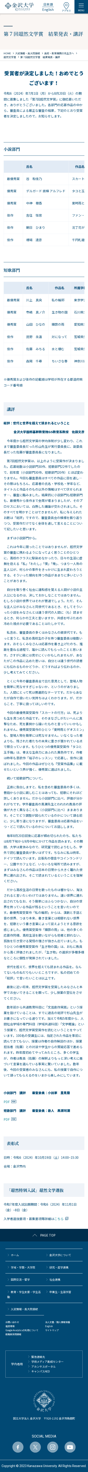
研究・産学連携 (58, 1267)
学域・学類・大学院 (23, 1267)
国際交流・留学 (20, 1279)
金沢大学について (60, 1255)
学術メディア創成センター (47, 1361)
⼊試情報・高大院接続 (24, 1309)
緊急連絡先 (38, 1357)
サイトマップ (52, 1330)
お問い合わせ (12, 1322)
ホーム (15, 1255)
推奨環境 (9, 1326)
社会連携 (54, 1279)
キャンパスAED (40, 1371)
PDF (7, 1101)
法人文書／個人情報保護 (57, 1322)
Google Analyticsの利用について (21, 1330)
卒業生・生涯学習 (60, 1292)
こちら (59, 1218)
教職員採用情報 (13, 1334)
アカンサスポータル (43, 1366)
